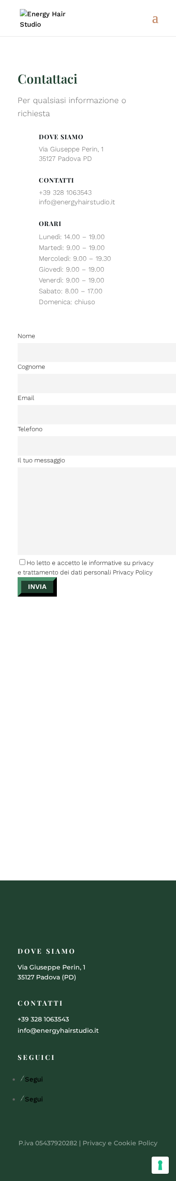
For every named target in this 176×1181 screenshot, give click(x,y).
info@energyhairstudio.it (77, 202)
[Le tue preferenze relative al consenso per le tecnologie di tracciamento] (160, 1165)
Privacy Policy (133, 572)
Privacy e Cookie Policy (120, 1143)
